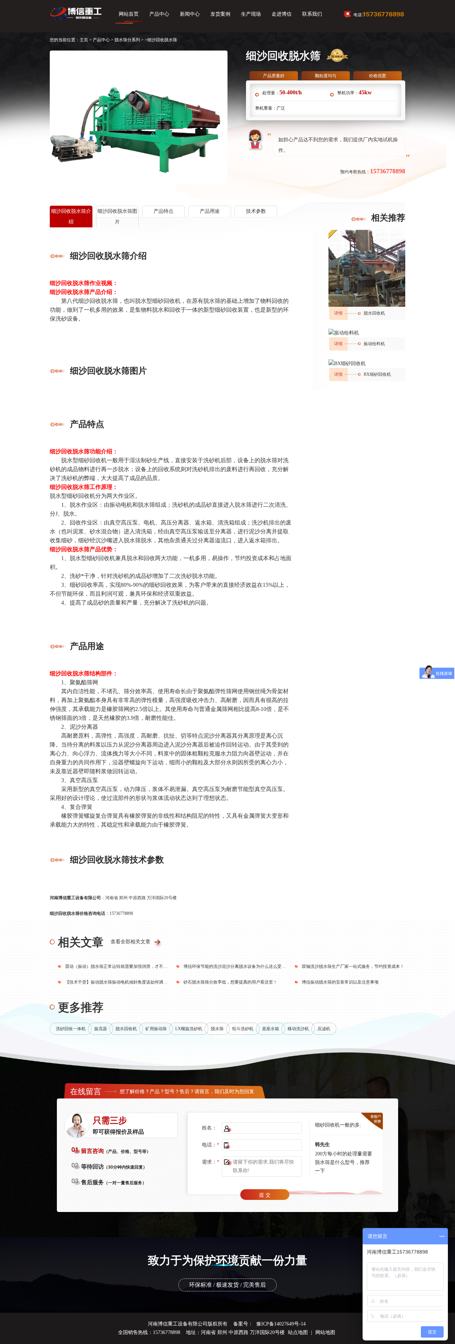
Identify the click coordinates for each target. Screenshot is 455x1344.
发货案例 (220, 14)
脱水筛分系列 (127, 39)
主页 (84, 39)
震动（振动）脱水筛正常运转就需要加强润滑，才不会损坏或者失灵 (129, 966)
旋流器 (100, 1028)
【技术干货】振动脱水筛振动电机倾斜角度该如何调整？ (118, 982)
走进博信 (281, 14)
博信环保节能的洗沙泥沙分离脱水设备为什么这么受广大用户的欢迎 (247, 966)
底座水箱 (270, 1028)
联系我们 (312, 14)
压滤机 (323, 1028)
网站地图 (325, 1332)
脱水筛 (217, 1028)
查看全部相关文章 (130, 941)
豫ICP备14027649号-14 (281, 1324)
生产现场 (251, 14)
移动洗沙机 (298, 1028)
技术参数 (256, 211)
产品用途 (210, 211)
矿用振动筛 (156, 1028)
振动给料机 (374, 343)
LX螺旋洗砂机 (188, 1028)
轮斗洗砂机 (242, 1028)
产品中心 (159, 14)
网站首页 (129, 14)
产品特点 (163, 211)
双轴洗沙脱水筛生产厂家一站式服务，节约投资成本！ (353, 966)
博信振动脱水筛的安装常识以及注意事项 (340, 982)
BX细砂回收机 (377, 374)
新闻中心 (190, 14)
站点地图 (298, 1332)
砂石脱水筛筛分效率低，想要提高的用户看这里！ (230, 982)
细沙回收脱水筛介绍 (71, 217)
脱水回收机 (374, 313)
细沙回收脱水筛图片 (117, 217)
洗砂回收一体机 (71, 1028)
